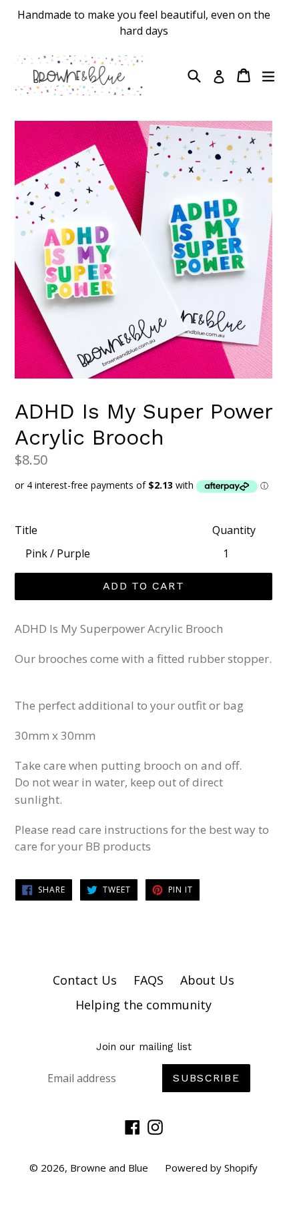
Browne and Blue (109, 1167)
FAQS (148, 980)
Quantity (234, 530)
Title (26, 530)
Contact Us (85, 980)
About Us (207, 980)
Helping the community (143, 1005)
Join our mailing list (144, 1047)
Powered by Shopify (211, 1167)
